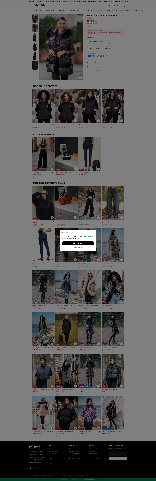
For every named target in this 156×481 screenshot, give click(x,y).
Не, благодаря (78, 247)
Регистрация (78, 243)
